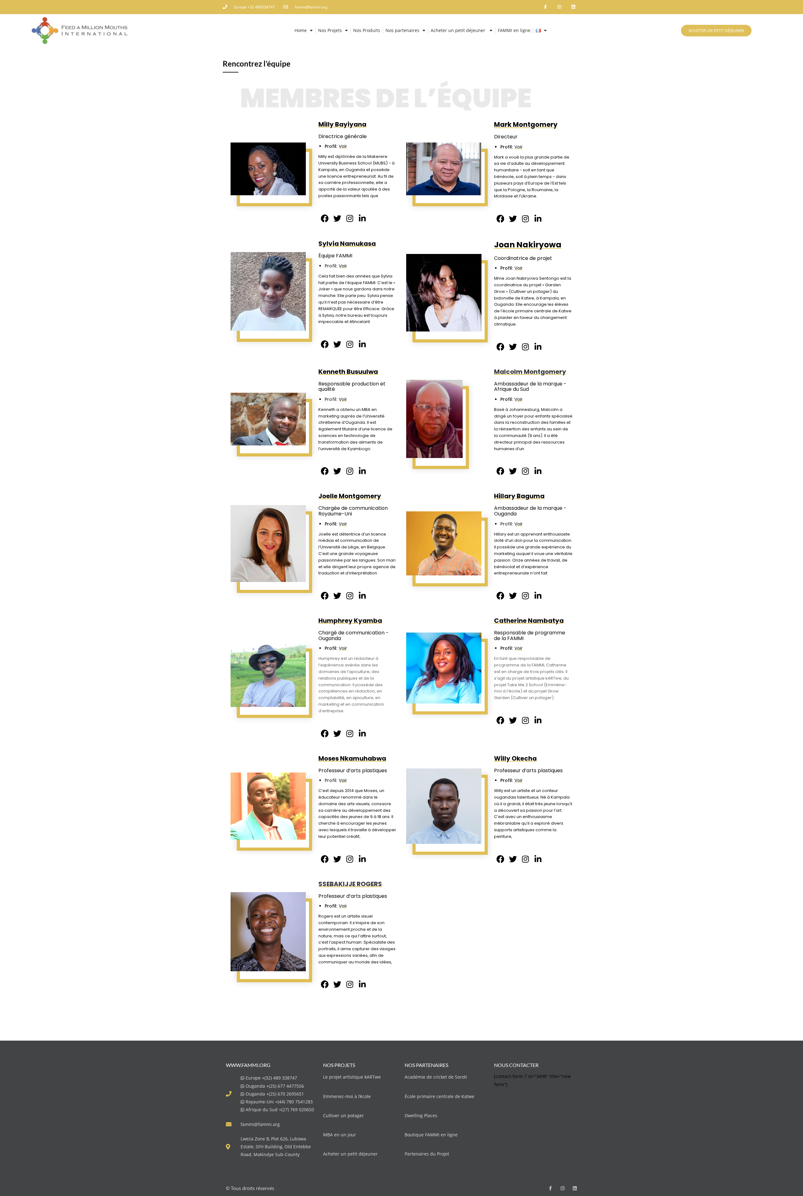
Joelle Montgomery (349, 496)
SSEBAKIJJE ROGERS (350, 884)
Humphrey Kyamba (350, 620)
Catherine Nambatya (529, 620)
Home (301, 30)
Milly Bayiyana (342, 124)
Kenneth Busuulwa (348, 371)
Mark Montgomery (525, 124)
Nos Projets (330, 30)
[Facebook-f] (545, 7)
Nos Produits (366, 30)
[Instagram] (559, 7)
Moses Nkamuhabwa (352, 758)
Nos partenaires (402, 30)
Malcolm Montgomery (530, 371)
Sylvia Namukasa (347, 243)
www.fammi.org (248, 1065)
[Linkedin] (573, 7)
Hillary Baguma (519, 496)
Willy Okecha (515, 758)
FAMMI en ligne (514, 30)
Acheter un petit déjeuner (459, 30)
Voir (343, 146)
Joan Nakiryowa (527, 244)
